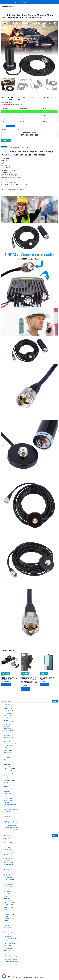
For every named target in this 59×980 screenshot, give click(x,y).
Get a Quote (6, 140)
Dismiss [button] (46, 2)
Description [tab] (4, 147)
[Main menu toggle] (56, 6)
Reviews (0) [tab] (25, 147)
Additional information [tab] (14, 147)
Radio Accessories (10, 95)
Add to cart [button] (6, 685)
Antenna (3, 95)
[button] (55, 23)
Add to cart (10, 126)
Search (3, 699)
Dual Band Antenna (39, 129)
